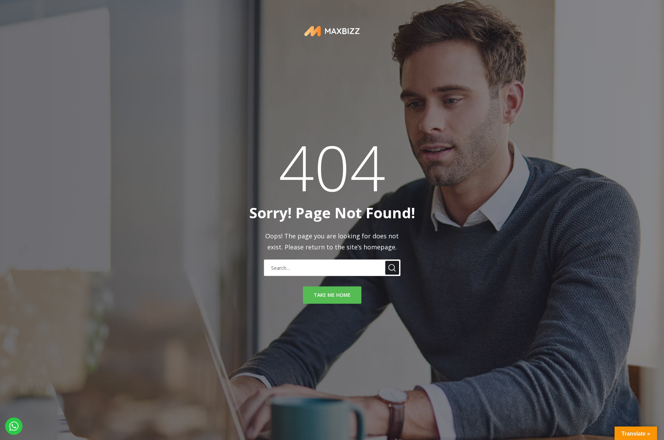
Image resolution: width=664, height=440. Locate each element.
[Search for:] (332, 267)
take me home (332, 295)
